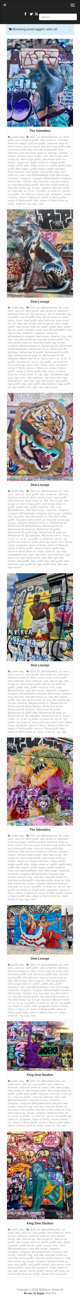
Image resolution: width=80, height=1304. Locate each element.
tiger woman (51, 387)
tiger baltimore (35, 377)
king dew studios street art (54, 184)
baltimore (63, 140)
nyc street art (28, 194)
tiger (10, 377)
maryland (46, 187)
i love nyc (55, 1093)
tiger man (38, 387)
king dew (44, 181)
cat (14, 323)
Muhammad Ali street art (28, 355)
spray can (30, 1267)
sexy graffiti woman (38, 1264)
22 (38, 1081)
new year (17, 191)
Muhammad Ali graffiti (31, 352)
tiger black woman (30, 557)
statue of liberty (16, 368)
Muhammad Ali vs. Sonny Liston (37, 358)
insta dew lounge (59, 175)
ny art (31, 191)
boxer (19, 320)
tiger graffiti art (28, 564)
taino (41, 203)
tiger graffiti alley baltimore (42, 384)
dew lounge (55, 156)
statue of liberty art (29, 197)
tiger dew (29, 380)
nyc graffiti (13, 194)
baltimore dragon (17, 143)
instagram (25, 178)
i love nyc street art (42, 1097)
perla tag (20, 365)
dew (45, 156)
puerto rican (43, 194)
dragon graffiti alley (18, 165)
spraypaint (57, 194)
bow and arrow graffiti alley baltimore (38, 975)
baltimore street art (57, 143)
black (11, 146)
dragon (12, 162)
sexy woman (57, 1264)
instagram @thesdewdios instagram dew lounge (32, 334)
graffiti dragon (38, 168)
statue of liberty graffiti (53, 197)
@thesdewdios (49, 137)
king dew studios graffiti (25, 184)
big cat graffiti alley (30, 317)
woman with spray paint (54, 1274)
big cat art (40, 314)
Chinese (52, 153)
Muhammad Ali (50, 346)
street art (21, 203)
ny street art (54, 191)
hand (10, 172)
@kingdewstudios (50, 1081)
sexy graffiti (20, 1264)
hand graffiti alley (49, 172)
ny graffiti (41, 191)
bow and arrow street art (33, 153)
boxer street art (33, 500)
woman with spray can (57, 1271)
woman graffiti (36, 1271)
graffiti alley (17, 137)
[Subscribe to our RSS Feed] (36, 15)
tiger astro (19, 377)
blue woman (57, 1236)
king (35, 181)
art (60, 137)
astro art (19, 140)
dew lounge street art (54, 159)
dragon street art (39, 165)
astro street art (48, 140)
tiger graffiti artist (21, 387)
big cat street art (52, 317)
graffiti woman (27, 1245)
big (32, 314)
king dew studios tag (19, 187)
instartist (26, 181)
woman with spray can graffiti (24, 1274)
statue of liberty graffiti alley (23, 200)
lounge (35, 187)
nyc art (66, 191)
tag (29, 203)
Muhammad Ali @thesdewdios (24, 526)
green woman (43, 1245)
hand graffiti (32, 172)
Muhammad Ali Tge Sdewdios (24, 535)
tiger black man (52, 377)
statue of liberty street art (54, 200)
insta (22, 175)
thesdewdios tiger (59, 374)
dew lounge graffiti (31, 159)
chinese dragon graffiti (29, 156)
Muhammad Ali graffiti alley (22, 532)
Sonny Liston (48, 365)
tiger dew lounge (44, 380)
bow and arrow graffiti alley (42, 974)
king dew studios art (25, 339)
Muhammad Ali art (39, 349)
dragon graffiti (57, 162)
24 (38, 137)
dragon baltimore (39, 162)
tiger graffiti (61, 380)
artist (66, 137)
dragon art (22, 162)
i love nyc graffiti (21, 1097)
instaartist (13, 178)
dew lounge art (45, 323)
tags (34, 203)
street (11, 203)
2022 (32, 1081)
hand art (19, 172)
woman (23, 1271)
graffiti (53, 165)
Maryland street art (29, 346)
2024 (32, 137)
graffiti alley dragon (18, 168)
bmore (18, 146)
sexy (10, 1264)
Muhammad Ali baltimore (21, 529)
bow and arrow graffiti (53, 146)
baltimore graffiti (37, 143)
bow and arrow (31, 146)
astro (10, 140)
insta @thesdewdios (37, 175)
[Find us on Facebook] (25, 15)
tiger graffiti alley (17, 384)
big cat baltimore (57, 314)
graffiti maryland (56, 168)
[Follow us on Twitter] (31, 15)
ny (25, 191)
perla (10, 365)
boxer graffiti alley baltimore (39, 320)
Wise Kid (50, 1293)
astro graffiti (32, 140)
